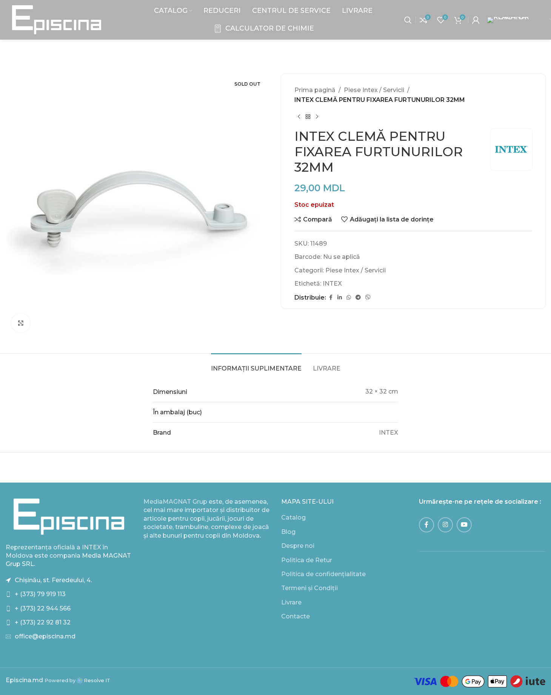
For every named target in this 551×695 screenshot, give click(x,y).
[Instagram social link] (445, 524)
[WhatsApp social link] (348, 297)
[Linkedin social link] (339, 297)
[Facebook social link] (330, 297)
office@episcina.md (45, 636)
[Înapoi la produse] (307, 116)
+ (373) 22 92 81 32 (43, 622)
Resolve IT (96, 680)
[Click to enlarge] (20, 323)
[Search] (408, 20)
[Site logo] (57, 19)
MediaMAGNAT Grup (175, 501)
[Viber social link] (368, 297)
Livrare (291, 602)
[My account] (475, 20)
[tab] (256, 364)
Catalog (293, 517)
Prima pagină (315, 90)
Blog (288, 531)
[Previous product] (298, 116)
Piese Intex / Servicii (374, 90)
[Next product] (317, 116)
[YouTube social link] (464, 524)
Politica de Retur (306, 560)
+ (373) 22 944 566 (43, 608)
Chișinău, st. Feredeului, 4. (53, 580)
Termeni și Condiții (309, 588)
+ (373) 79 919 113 (40, 594)
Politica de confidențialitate (323, 574)
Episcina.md (24, 680)
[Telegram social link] (358, 297)
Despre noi (297, 545)
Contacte (295, 616)
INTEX (332, 283)
